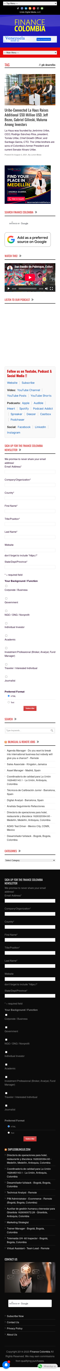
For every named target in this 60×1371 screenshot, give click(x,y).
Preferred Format (14, 695)
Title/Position (12, 522)
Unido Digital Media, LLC (30, 12)
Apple (25, 406)
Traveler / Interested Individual (21, 672)
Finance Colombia (40, 1355)
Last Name (11, 535)
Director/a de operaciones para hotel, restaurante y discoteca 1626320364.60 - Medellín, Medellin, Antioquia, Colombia (29, 820)
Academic (10, 643)
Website (12, 386)
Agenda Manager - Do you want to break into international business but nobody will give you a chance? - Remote (30, 758)
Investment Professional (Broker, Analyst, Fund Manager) (30, 657)
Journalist (10, 684)
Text (12, 706)
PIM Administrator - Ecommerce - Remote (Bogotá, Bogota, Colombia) (29, 1204)
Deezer (31, 418)
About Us (12, 1338)
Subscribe (28, 386)
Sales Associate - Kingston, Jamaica (27, 768)
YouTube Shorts (41, 399)
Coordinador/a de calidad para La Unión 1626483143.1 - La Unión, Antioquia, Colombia (29, 784)
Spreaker (16, 418)
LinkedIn (40, 430)
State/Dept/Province (16, 565)
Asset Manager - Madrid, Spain (24, 774)
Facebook (24, 430)
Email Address (13, 470)
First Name (11, 509)
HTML (13, 700)
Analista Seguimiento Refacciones (26, 810)
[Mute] (46, 292)
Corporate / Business (16, 593)
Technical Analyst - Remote (22, 1196)
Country (9, 496)
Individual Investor (14, 631)
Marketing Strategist (18, 1226)
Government (11, 606)
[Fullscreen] (51, 292)
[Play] (8, 292)
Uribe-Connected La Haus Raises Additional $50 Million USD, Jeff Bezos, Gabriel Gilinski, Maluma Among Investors (26, 117)
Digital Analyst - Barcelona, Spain (25, 804)
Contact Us (13, 1326)
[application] (30, 281)
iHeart (11, 412)
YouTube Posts (16, 399)
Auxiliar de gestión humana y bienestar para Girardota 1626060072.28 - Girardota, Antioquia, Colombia (31, 1216)
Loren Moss (36, 154)
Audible (38, 406)
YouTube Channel (28, 394)
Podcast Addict (43, 412)
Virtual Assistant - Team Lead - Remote (28, 1252)
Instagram (13, 436)
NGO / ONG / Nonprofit (17, 618)
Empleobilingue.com (19, 1153)
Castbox (45, 418)
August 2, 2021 (20, 154)
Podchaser (17, 423)
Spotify (24, 412)
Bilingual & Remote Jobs (21, 746)
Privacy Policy (14, 1332)
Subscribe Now (15, 1320)
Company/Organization (18, 483)
